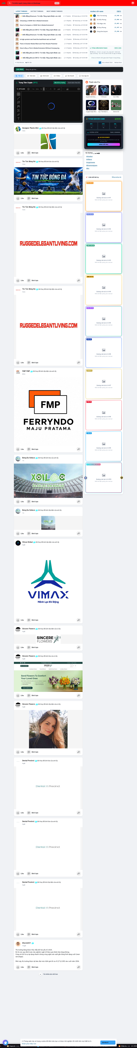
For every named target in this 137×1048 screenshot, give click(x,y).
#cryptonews (90, 162)
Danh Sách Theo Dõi (74, 82)
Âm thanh (70, 76)
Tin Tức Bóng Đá (28, 161)
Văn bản (32, 76)
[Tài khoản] (133, 3)
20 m (23, 374)
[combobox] (34, 3)
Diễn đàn (29, 62)
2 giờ (23, 545)
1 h (23, 460)
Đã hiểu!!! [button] (105, 1042)
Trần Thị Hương (102, 15)
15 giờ (24, 946)
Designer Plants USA (30, 128)
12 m (23, 164)
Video (58, 76)
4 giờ (23, 763)
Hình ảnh (45, 76)
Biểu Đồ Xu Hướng (59, 82)
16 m (23, 292)
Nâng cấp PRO (103, 144)
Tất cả (20, 76)
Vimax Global (27, 542)
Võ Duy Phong (101, 27)
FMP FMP (26, 371)
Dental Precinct (28, 761)
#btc (87, 168)
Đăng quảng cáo (116, 177)
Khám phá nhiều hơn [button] (29, 1044)
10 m (23, 131)
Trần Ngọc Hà (101, 23)
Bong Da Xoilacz (28, 458)
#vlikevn (89, 159)
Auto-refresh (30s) (107, 62)
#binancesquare (91, 165)
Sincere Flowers (28, 629)
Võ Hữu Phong (101, 19)
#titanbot (89, 156)
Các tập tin (85, 76)
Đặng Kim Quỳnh (102, 31)
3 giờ (23, 631)
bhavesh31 (26, 943)
